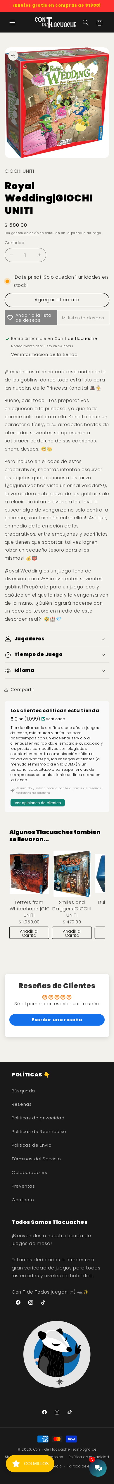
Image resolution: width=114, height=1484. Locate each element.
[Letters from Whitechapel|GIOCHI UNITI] (29, 874)
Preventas (23, 1186)
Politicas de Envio (31, 1145)
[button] (12, 22)
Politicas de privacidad (38, 1118)
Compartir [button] (22, 689)
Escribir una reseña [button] (57, 1019)
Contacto (23, 1200)
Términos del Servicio (36, 1159)
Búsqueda (23, 1091)
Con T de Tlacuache (51, 1449)
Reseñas (22, 1104)
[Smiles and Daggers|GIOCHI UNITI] (71, 874)
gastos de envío (25, 233)
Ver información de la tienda (44, 354)
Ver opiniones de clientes (38, 802)
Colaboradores (29, 1172)
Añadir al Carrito (29, 933)
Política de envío (82, 1466)
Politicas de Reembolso (39, 1131)
